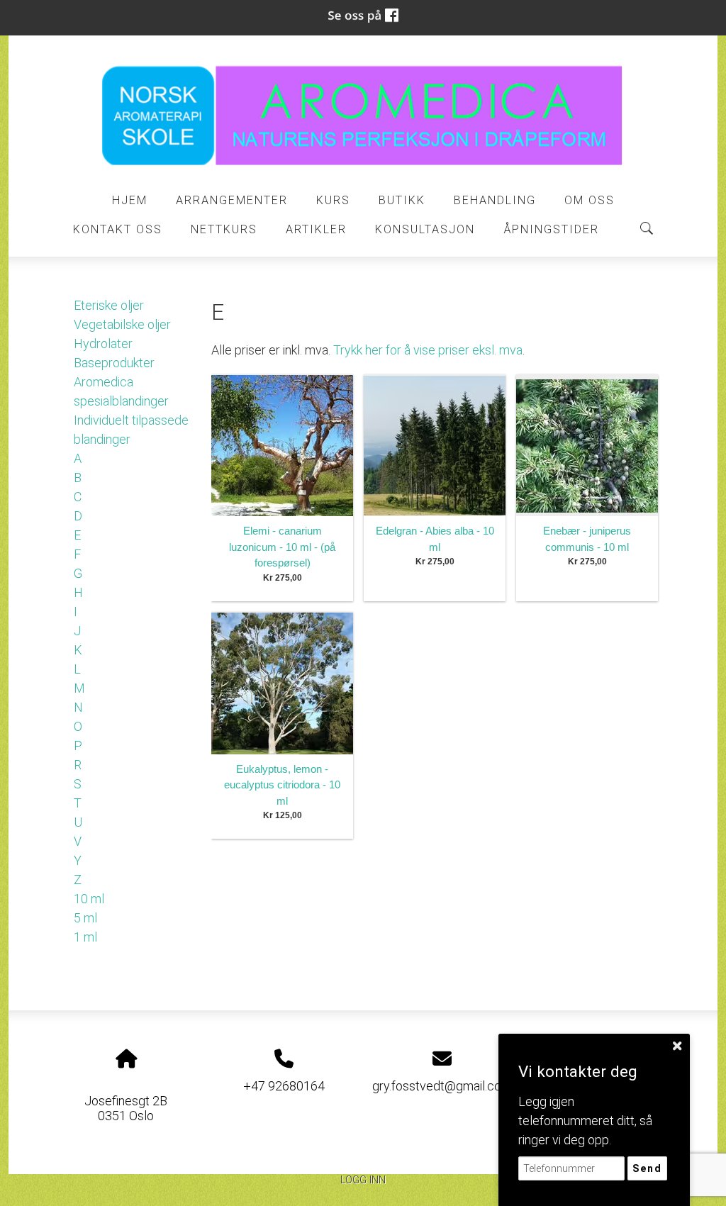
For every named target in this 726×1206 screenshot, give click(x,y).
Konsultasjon (425, 229)
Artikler (316, 229)
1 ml (85, 936)
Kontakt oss (117, 229)
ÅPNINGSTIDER (551, 229)
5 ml (85, 917)
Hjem (129, 200)
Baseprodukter (114, 362)
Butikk (402, 200)
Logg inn (363, 1180)
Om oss (589, 200)
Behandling (495, 200)
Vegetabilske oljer (122, 324)
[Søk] (646, 228)
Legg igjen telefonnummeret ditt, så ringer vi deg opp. (585, 1120)
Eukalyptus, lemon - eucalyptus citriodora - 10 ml (282, 785)
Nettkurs (224, 229)
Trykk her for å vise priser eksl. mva (428, 349)
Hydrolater (103, 343)
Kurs (333, 200)
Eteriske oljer (109, 305)
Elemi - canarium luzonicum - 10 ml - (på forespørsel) (282, 547)
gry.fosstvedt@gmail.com (442, 1085)
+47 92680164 (284, 1085)
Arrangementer (232, 200)
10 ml (89, 898)
